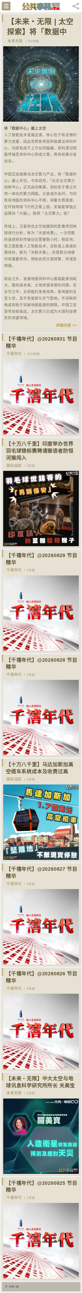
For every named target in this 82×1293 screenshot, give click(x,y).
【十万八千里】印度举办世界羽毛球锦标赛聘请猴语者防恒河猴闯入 (39, 451)
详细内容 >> (66, 325)
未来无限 (15, 41)
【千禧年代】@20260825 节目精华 (41, 1186)
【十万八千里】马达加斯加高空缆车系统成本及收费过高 (39, 768)
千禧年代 (14, 354)
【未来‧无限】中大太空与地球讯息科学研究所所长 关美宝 (40, 1082)
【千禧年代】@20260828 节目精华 (41, 559)
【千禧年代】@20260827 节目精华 (41, 872)
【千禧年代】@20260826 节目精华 (41, 977)
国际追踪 (14, 465)
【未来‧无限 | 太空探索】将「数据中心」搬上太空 (40, 31)
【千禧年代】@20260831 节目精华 (41, 342)
